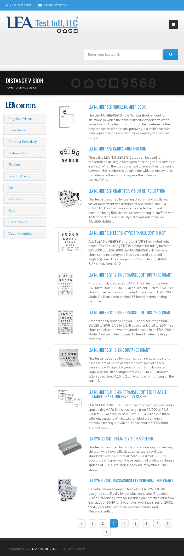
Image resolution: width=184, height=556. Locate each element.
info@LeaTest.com (56, 5)
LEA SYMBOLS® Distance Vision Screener (120, 439)
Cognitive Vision (20, 119)
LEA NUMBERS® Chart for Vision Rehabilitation (126, 191)
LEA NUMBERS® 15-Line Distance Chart (119, 350)
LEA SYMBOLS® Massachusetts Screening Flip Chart (130, 481)
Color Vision (17, 130)
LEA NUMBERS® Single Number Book (117, 107)
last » (121, 531)
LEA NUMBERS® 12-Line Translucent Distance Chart (130, 275)
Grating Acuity (18, 176)
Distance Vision (26, 87)
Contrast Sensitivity (22, 142)
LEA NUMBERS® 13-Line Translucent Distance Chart (130, 312)
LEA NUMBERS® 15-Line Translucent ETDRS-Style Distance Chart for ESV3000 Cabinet (127, 394)
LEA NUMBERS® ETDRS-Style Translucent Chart (127, 233)
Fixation (14, 165)
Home (9, 87)
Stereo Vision (18, 222)
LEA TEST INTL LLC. (44, 548)
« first (67, 523)
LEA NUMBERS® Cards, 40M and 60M (117, 149)
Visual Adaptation (21, 233)
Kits (11, 187)
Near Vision (16, 199)
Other (12, 210)
